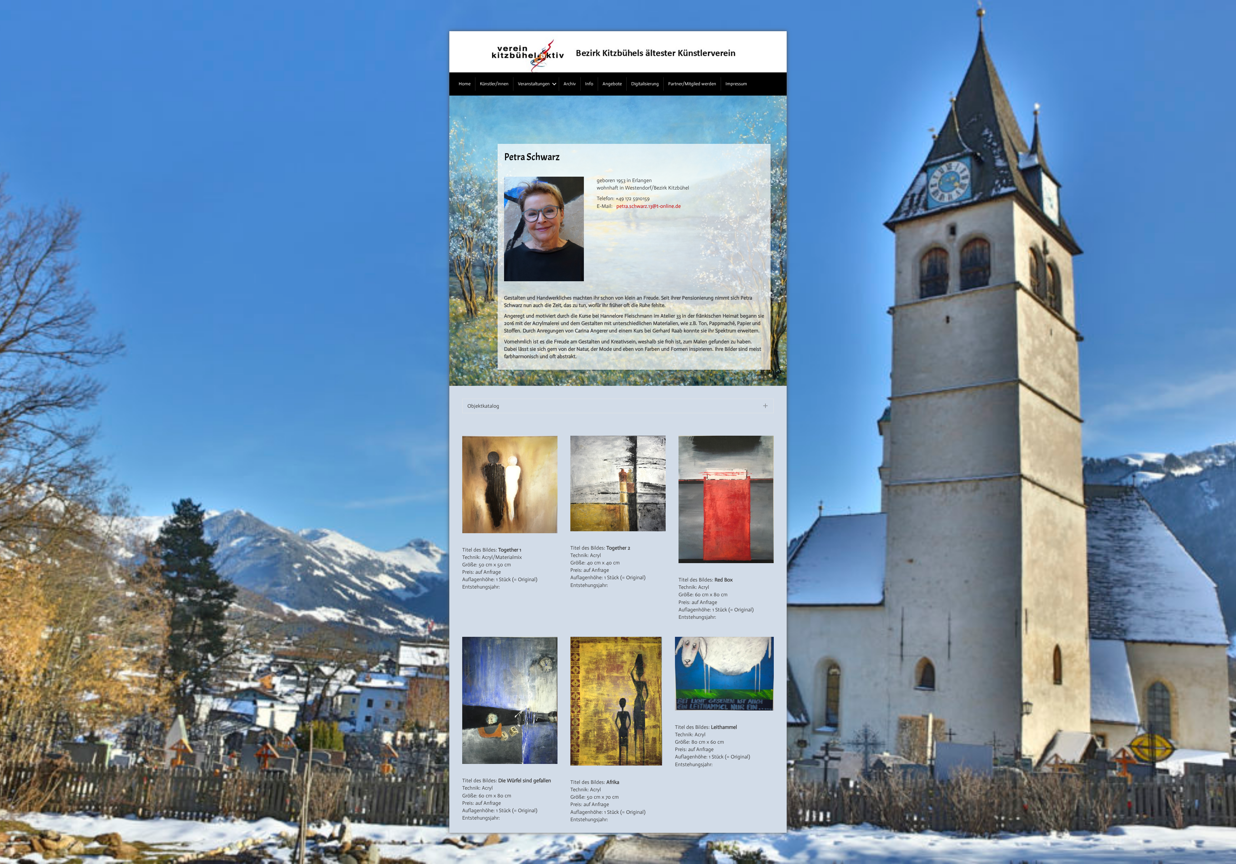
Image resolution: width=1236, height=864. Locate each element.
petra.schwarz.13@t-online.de (648, 206)
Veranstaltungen (534, 84)
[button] (554, 84)
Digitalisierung (645, 84)
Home (465, 84)
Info (589, 84)
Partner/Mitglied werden (692, 84)
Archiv (570, 84)
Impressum (736, 84)
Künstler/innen (494, 84)
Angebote (612, 84)
